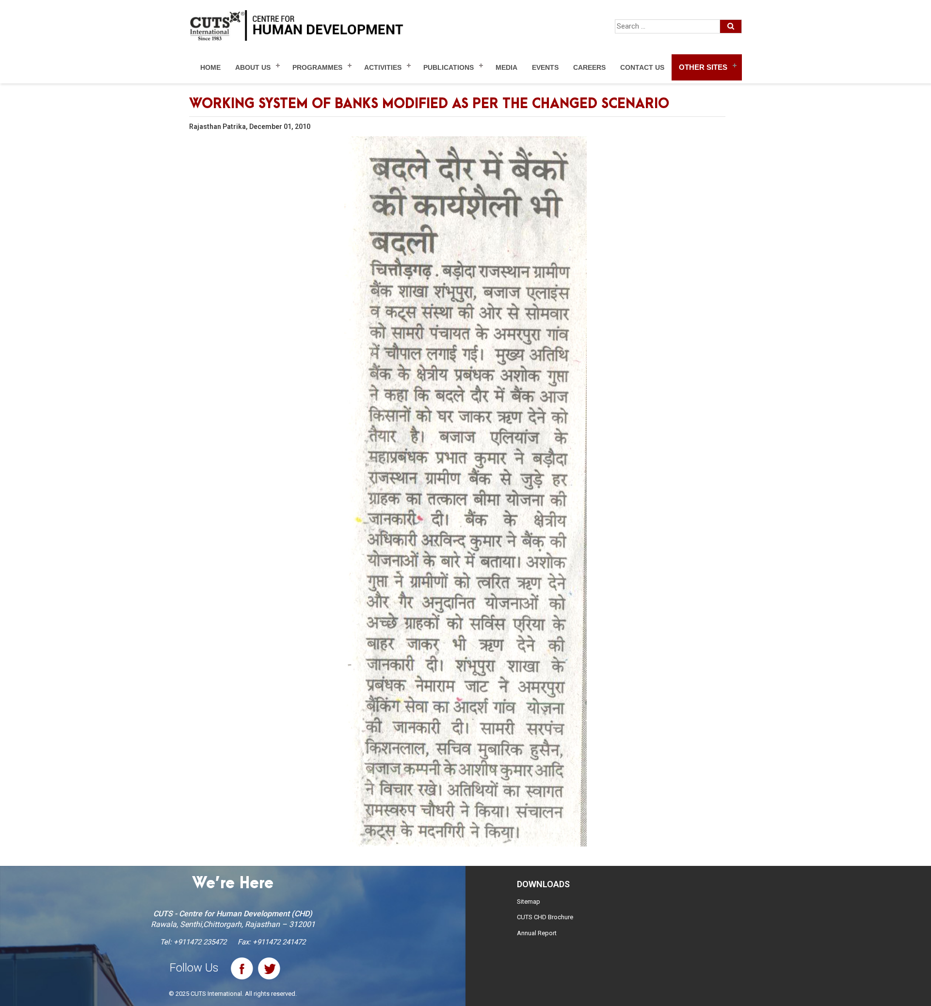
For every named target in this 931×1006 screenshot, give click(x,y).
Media (506, 67)
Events (545, 67)
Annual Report (537, 933)
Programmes (317, 67)
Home (210, 67)
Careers (589, 67)
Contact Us (642, 67)
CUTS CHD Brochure (545, 917)
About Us (253, 67)
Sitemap (528, 901)
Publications (448, 67)
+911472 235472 (200, 942)
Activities (382, 67)
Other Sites (703, 67)
